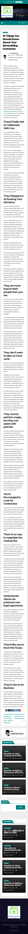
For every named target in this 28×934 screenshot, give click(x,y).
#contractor (12, 57)
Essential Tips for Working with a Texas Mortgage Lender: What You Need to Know (9, 718)
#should (11, 60)
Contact (16, 930)
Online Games (7, 828)
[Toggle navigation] (25, 23)
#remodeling (18, 57)
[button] (19, 22)
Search (5, 802)
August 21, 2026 (10, 835)
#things (16, 60)
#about (20, 55)
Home (11, 930)
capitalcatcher (14, 53)
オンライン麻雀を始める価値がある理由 (14, 831)
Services (5, 32)
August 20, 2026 (10, 870)
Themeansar (14, 926)
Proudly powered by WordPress (9, 924)
